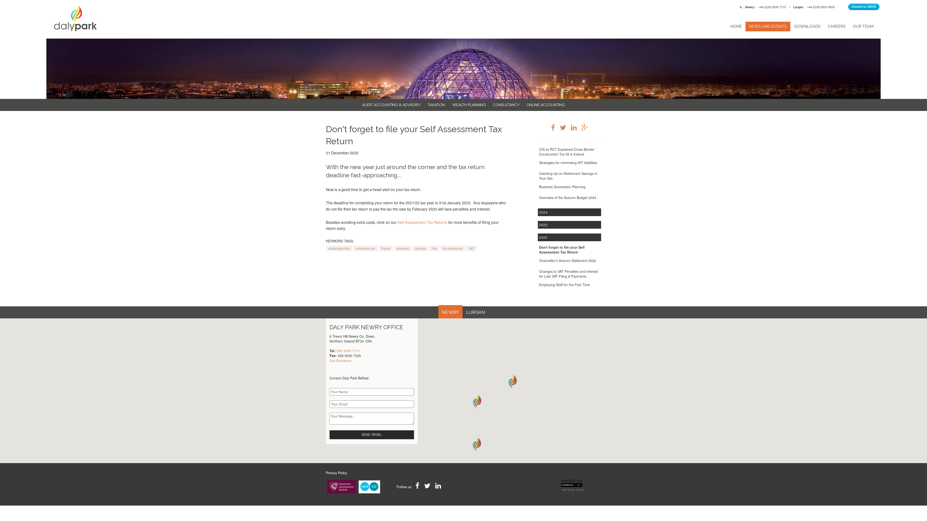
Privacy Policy (336, 472)
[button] (477, 444)
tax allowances (453, 248)
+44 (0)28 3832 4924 (821, 7)
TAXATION (436, 105)
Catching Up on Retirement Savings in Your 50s (568, 176)
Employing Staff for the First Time (564, 284)
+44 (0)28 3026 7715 (772, 7)
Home (736, 26)
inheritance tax (365, 248)
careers (837, 26)
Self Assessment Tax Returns (422, 222)
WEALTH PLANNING (469, 105)
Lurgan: (798, 7)
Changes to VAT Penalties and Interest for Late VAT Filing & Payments (568, 274)
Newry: (750, 7)
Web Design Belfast (573, 489)
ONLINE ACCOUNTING (546, 105)
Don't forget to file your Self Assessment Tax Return (562, 249)
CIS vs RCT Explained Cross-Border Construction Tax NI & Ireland (566, 152)
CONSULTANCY (506, 105)
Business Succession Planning (562, 186)
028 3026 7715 (348, 350)
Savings (420, 248)
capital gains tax (339, 248)
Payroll (386, 248)
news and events (768, 26)
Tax (434, 248)
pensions (403, 248)
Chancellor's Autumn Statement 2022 (567, 260)
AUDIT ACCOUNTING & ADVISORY (391, 105)
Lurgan (475, 312)
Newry (450, 312)
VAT (471, 248)
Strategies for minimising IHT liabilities (568, 162)
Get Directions (340, 360)
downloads (807, 26)
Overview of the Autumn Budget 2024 (567, 197)
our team (863, 26)
